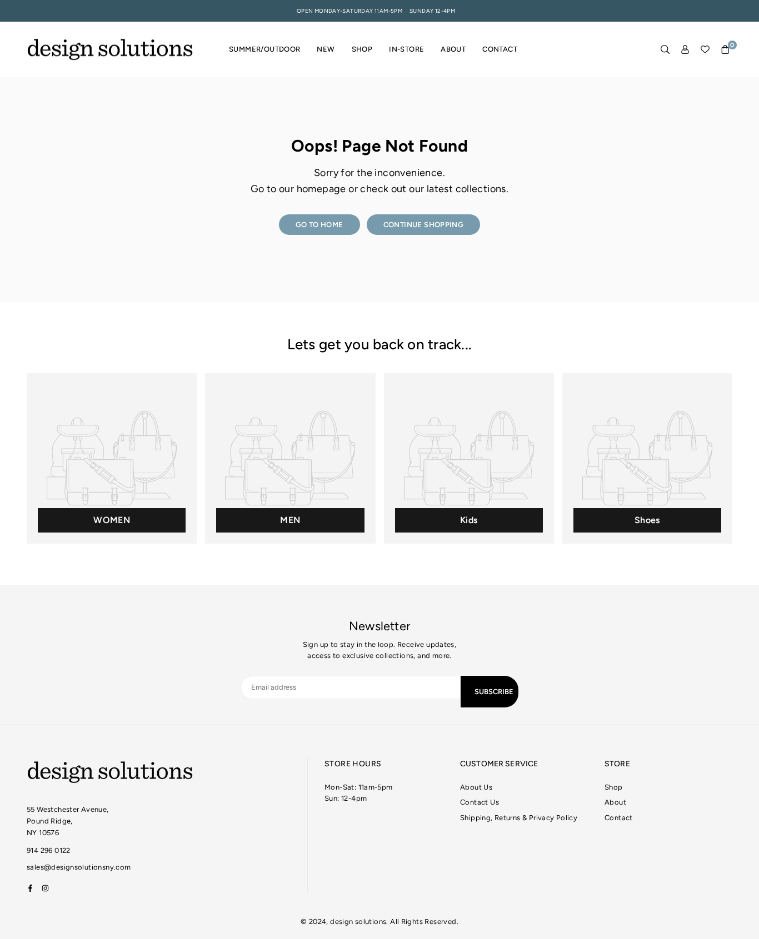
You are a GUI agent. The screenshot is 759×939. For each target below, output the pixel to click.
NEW (325, 49)
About (453, 49)
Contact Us (479, 802)
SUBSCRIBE (494, 691)
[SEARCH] (665, 49)
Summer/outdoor (264, 49)
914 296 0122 (49, 850)
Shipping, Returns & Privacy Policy (518, 818)
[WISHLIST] (705, 49)
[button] (725, 49)
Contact (499, 49)
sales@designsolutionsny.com (79, 867)
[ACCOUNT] (685, 49)
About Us (476, 787)
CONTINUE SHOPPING (423, 224)
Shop (362, 49)
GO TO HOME (319, 224)
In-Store (406, 49)
